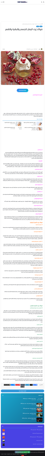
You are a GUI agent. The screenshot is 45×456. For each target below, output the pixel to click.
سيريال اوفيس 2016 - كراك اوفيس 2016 (37, 429)
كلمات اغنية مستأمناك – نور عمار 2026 (29, 398)
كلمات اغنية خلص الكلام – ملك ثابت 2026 (29, 418)
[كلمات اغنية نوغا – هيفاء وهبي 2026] (39, 410)
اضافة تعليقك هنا (22, 390)
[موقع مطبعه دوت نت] (22, 2)
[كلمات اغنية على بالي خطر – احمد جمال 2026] (39, 405)
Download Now (22, 90)
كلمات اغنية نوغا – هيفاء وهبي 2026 (29, 408)
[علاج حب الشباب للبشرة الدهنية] (19, 124)
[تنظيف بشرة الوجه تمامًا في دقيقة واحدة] (39, 123)
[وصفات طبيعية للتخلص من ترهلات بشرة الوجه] (39, 128)
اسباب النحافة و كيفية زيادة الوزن (9, 127)
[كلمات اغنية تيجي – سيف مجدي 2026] (39, 415)
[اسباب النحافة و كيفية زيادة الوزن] (19, 128)
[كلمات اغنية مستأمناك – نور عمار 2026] (39, 400)
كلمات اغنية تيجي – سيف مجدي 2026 (29, 413)
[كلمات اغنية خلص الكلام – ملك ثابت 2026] (39, 420)
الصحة (41, 26)
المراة (38, 26)
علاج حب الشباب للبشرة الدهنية (10, 122)
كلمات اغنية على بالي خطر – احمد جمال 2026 (28, 403)
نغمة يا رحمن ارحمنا (39, 440)
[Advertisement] (22, 13)
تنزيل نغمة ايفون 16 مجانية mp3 (38, 433)
